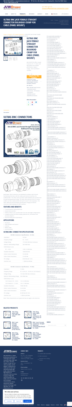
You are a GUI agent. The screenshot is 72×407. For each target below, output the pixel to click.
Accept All (27, 401)
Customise (9, 401)
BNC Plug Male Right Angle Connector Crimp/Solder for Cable (16, 336)
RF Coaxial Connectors (18, 34)
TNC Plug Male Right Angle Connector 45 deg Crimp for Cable (37, 315)
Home (5, 34)
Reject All (18, 401)
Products (10, 34)
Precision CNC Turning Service (44, 359)
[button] (20, 39)
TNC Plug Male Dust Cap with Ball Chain (16, 314)
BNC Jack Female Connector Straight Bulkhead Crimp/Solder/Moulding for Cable (40, 325)
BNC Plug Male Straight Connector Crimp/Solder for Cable (37, 335)
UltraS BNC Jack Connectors (32, 95)
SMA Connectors (43, 356)
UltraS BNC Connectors (31, 83)
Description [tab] (6, 112)
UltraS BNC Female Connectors (35, 87)
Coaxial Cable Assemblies (45, 353)
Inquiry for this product (34, 76)
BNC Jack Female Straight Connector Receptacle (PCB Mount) (16, 326)
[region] (18, 396)
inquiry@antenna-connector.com (55, 8)
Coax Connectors (30, 90)
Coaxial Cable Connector (31, 89)
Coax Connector (30, 92)
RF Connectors (37, 90)
